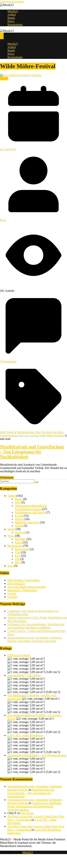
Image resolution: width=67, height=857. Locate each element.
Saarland (20, 532)
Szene (18, 542)
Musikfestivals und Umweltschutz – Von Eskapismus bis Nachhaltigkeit (32, 451)
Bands (11, 17)
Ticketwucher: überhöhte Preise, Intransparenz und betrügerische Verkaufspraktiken (34, 806)
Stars (10, 565)
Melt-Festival (7, 432)
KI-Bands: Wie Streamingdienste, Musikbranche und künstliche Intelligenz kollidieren (35, 626)
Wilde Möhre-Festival (51, 435)
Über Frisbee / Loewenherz (23, 580)
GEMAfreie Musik (18, 655)
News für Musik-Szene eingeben (26, 586)
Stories (19, 525)
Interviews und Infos (27, 522)
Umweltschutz (8, 435)
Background (22, 549)
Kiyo (3, 220)
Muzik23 (12, 11)
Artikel (11, 14)
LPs (17, 559)
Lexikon (12, 596)
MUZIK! (20, 539)
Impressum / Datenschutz (22, 590)
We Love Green (27, 435)
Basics (19, 499)
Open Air (39, 432)
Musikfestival (25, 432)
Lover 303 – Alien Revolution (25, 735)
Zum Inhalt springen (12, 1)
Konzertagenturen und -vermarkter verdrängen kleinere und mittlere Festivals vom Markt (34, 639)
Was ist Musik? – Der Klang (24, 675)
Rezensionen (15, 24)
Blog (18, 502)
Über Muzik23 (16, 583)
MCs (18, 562)
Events (4, 78)
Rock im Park (55, 432)
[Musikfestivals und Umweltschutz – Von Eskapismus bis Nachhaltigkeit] (20, 75)
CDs (17, 552)
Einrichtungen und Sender (30, 512)
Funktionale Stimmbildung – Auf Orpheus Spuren (36, 755)
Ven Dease (27, 813)
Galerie (11, 593)
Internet (19, 519)
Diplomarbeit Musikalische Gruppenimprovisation (31, 507)
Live (17, 555)
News (10, 21)
